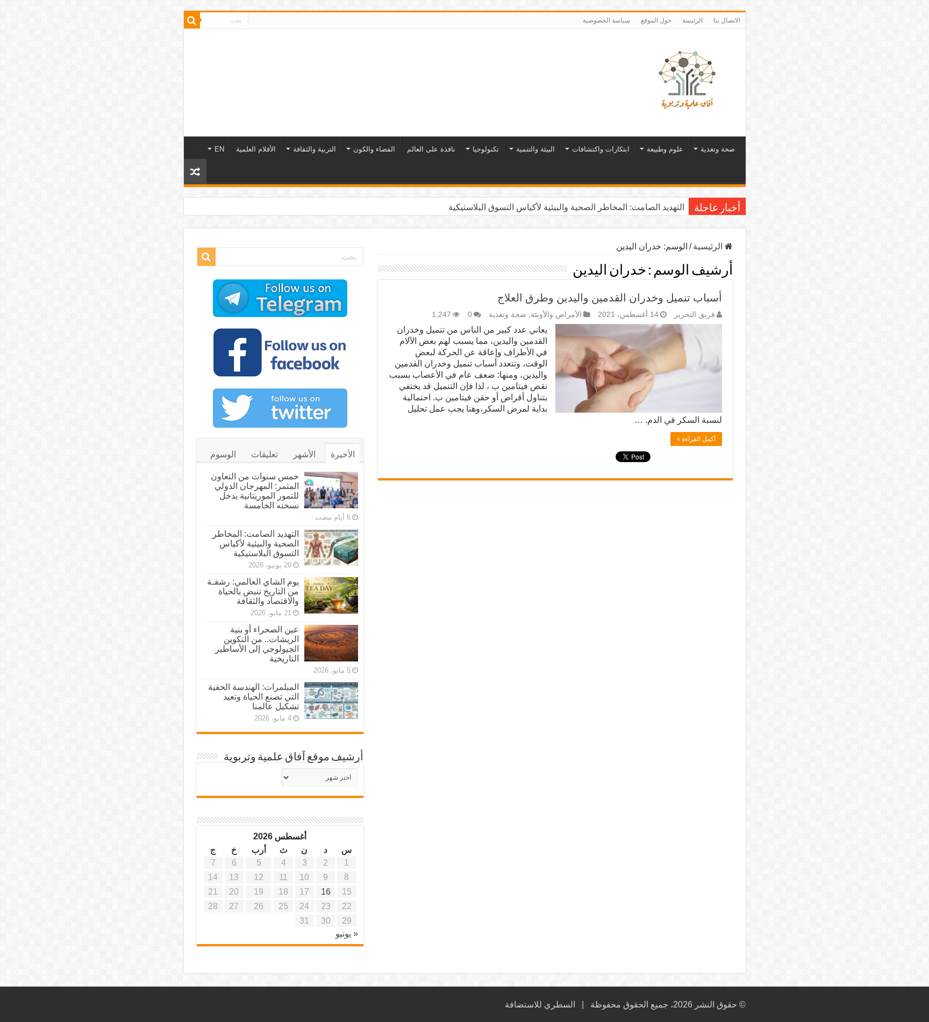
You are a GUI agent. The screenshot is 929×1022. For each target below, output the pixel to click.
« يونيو (346, 933)
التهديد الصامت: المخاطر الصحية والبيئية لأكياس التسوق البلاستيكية (566, 207)
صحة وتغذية (718, 149)
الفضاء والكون (374, 149)
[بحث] (192, 20)
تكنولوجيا (486, 149)
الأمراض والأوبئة (556, 315)
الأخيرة (343, 454)
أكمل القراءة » (696, 439)
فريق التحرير (694, 315)
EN (219, 149)
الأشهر (304, 454)
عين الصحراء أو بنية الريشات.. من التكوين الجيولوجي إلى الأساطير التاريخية (257, 644)
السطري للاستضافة (540, 1004)
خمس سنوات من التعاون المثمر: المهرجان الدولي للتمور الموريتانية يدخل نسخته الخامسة (255, 491)
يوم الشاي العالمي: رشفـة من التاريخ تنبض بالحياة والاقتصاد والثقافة (253, 591)
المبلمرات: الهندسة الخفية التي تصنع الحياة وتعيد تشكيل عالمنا (253, 696)
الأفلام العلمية (256, 149)
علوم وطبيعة (665, 149)
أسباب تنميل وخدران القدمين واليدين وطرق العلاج (609, 298)
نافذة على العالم (431, 149)
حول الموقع (656, 20)
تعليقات (264, 454)
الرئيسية (709, 246)
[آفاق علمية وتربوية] (689, 80)
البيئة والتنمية (535, 149)
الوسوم (223, 454)
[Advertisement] (387, 64)
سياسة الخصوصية (606, 20)
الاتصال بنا (726, 20)
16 (326, 891)
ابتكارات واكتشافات (601, 149)
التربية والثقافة (314, 149)
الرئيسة (692, 20)
